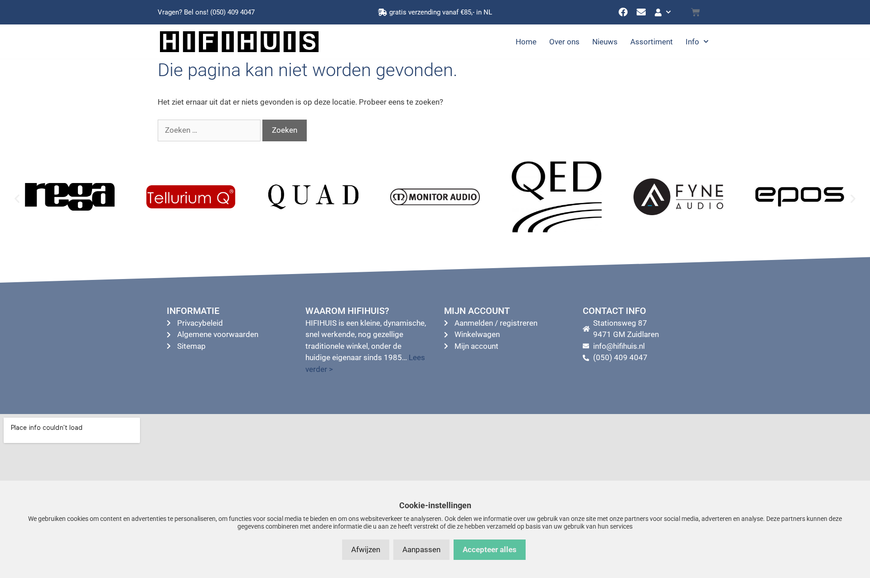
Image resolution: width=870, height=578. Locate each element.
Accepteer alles (490, 549)
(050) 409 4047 (232, 12)
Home (526, 41)
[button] (17, 198)
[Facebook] (623, 12)
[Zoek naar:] (210, 130)
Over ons (564, 41)
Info (692, 41)
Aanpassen (421, 549)
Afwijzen (365, 549)
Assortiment (651, 41)
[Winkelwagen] (695, 12)
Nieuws (605, 41)
